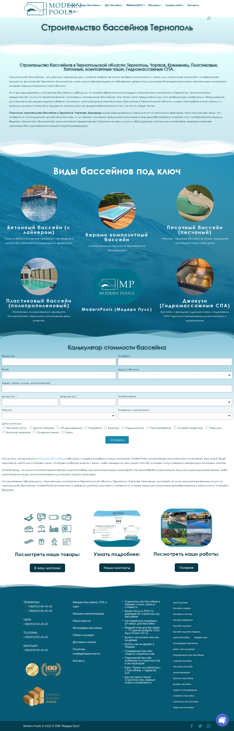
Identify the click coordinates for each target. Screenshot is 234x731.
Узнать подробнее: (117, 554)
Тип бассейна (127, 396)
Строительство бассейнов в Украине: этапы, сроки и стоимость (142, 604)
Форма (7, 410)
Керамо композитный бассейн (117, 237)
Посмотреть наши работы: (186, 554)
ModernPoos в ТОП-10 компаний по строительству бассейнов (142, 613)
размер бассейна (182, 684)
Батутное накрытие (18, 432)
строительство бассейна (186, 701)
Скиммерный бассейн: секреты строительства (139, 652)
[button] (47, 568)
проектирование (181, 672)
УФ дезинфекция (71, 428)
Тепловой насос (16, 428)
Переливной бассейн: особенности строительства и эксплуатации (142, 660)
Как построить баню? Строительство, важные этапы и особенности (140, 679)
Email (5, 369)
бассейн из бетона (183, 614)
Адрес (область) (128, 369)
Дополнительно (11, 423)
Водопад (113, 428)
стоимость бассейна (183, 695)
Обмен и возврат (83, 635)
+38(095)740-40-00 (35, 624)
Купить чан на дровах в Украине (139, 645)
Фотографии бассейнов (87, 628)
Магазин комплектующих (88, 613)
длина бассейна (181, 637)
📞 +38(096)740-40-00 (37, 611)
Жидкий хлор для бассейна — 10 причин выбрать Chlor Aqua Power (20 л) (142, 630)
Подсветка (95, 428)
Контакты (193, 5)
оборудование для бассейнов (188, 655)
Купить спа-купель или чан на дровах (142, 638)
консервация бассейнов (185, 643)
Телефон (124, 356)
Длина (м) (9, 396)
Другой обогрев (43, 428)
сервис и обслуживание (185, 690)
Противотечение (160, 428)
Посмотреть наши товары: (47, 554)
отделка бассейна (182, 660)
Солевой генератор (190, 428)
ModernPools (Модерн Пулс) (117, 309)
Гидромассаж (134, 428)
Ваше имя (9, 356)
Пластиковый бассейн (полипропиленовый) (39, 303)
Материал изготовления (133, 410)
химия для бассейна (183, 707)
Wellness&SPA (134, 5)
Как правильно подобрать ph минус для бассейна (141, 622)
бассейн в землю (181, 608)
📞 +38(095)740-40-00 (37, 606)
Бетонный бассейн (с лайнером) (39, 230)
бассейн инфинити (183, 620)
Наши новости (82, 620)
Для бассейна (113, 5)
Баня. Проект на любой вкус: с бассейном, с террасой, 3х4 (143, 670)
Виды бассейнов (90, 5)
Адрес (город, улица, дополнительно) (26, 383)
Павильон (215, 428)
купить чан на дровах (184, 649)
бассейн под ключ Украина (187, 631)
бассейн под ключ (182, 625)
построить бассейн (50, 458)
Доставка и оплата (84, 642)
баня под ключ (180, 602)
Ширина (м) (68, 396)
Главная (72, 5)
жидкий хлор (200, 637)
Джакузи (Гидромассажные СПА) (195, 303)
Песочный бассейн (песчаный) (195, 230)
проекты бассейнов (183, 678)
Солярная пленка (48, 432)
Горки (69, 432)
